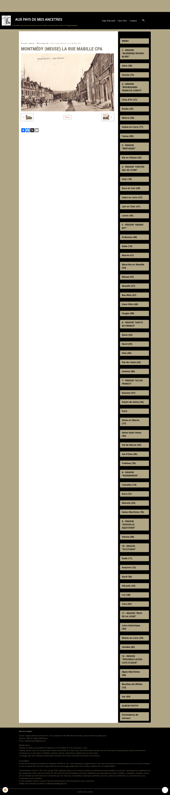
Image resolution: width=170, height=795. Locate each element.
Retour (67, 117)
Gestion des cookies (85, 792)
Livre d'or (122, 20)
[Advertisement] (45, 5)
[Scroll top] (165, 790)
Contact (133, 20)
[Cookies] (5, 790)
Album (31, 43)
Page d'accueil (108, 20)
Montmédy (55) (43, 43)
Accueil (24, 43)
